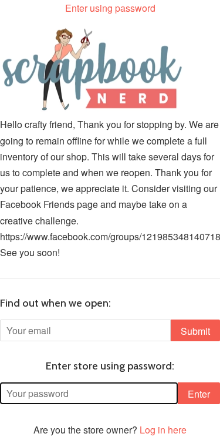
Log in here (163, 429)
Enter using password (110, 8)
